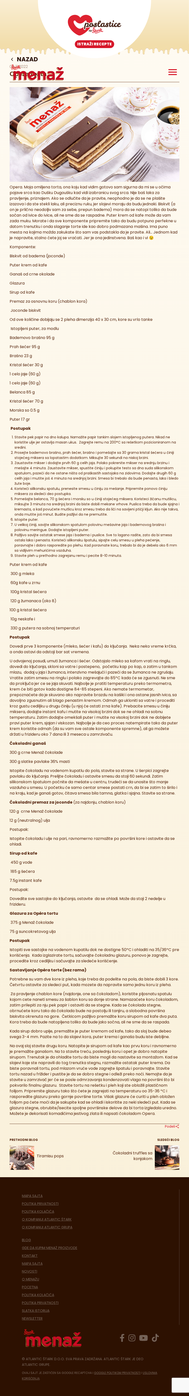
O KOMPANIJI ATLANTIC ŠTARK (47, 1219)
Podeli (170, 1126)
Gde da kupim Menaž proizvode (49, 1247)
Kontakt (30, 1255)
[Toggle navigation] (173, 72)
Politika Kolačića (38, 1211)
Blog (26, 1240)
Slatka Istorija (35, 1310)
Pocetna (30, 1287)
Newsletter (32, 1318)
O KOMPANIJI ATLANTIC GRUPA (47, 1227)
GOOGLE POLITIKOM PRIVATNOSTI (117, 1373)
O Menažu (30, 1279)
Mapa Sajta (32, 1195)
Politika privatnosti (40, 1203)
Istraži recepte (94, 44)
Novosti (29, 1271)
